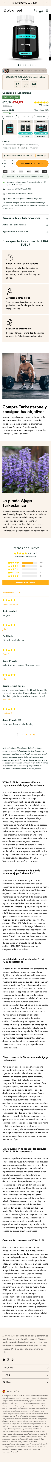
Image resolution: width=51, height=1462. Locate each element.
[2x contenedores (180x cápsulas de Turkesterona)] (25, 127)
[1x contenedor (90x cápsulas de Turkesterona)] (9, 127)
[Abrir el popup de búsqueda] (35, 10)
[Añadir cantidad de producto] (12, 163)
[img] (9, 600)
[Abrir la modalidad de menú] (47, 10)
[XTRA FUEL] (12, 10)
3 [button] (26, 734)
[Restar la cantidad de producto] (5, 163)
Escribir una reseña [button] (25, 582)
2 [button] (22, 734)
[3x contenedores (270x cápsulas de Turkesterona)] (41, 127)
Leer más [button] (6, 699)
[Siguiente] (47, 3)
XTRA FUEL (21, 1395)
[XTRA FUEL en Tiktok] (12, 1360)
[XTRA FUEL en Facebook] (4, 1360)
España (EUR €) (11, 1391)
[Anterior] (4, 3)
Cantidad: (20, 143)
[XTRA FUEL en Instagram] (8, 1360)
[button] (41, 102)
